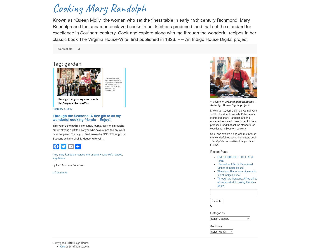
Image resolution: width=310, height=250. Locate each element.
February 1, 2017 (62, 108)
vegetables (59, 158)
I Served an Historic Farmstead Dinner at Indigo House (235, 165)
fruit (55, 154)
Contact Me (65, 49)
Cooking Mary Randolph (99, 8)
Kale (62, 246)
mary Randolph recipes (71, 154)
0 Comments (60, 172)
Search (217, 201)
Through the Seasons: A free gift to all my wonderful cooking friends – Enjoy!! (87, 117)
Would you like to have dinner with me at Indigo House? (236, 173)
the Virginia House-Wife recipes (104, 154)
